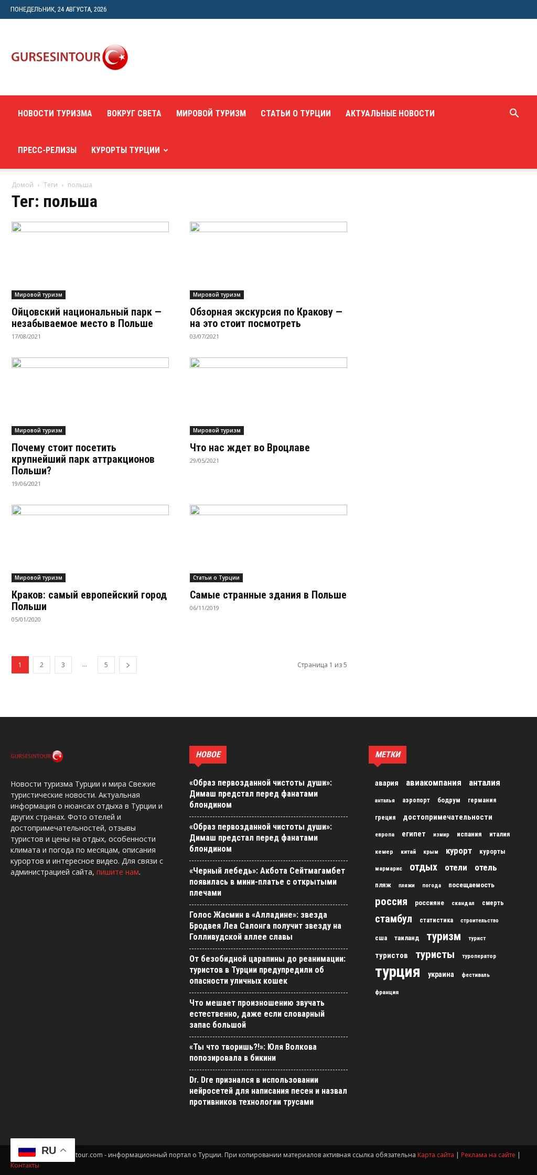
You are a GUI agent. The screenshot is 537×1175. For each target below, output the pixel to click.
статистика (436, 920)
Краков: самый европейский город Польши (89, 601)
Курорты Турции (125, 150)
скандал (463, 903)
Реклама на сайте (488, 1154)
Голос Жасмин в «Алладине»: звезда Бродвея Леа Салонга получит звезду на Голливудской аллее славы (265, 926)
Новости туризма (55, 113)
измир (441, 834)
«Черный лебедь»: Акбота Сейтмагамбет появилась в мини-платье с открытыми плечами (267, 882)
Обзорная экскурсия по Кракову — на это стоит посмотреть (266, 318)
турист (477, 938)
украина (441, 974)
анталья (385, 800)
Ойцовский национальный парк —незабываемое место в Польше (87, 318)
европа (384, 834)
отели (456, 867)
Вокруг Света (134, 113)
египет (414, 834)
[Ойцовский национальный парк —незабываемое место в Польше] (90, 260)
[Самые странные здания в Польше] (268, 543)
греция (385, 817)
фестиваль (475, 975)
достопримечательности (447, 817)
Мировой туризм (211, 113)
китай (408, 851)
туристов (391, 955)
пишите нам (117, 872)
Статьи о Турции (296, 113)
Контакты (24, 1165)
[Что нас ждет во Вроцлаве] (268, 396)
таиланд (406, 938)
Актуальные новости (390, 113)
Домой (23, 184)
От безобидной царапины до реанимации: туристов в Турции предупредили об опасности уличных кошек (267, 970)
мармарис (388, 868)
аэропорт (416, 800)
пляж (383, 885)
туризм (443, 936)
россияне (429, 903)
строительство (479, 920)
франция (387, 992)
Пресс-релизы (47, 150)
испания (469, 834)
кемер (384, 851)
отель (486, 867)
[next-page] (128, 664)
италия (499, 834)
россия (391, 901)
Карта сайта (435, 1154)
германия (482, 800)
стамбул (393, 918)
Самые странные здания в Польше (268, 595)
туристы (435, 954)
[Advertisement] (333, 57)
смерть (493, 903)
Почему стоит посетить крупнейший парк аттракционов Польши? (83, 459)
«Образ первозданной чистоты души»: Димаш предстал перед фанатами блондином (260, 794)
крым (430, 851)
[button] (514, 114)
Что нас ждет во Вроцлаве (250, 447)
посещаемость (471, 885)
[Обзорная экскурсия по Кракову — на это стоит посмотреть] (268, 260)
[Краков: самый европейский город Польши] (90, 543)
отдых (423, 867)
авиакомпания (433, 782)
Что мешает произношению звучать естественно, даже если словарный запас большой (257, 1014)
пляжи (407, 885)
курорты (492, 851)
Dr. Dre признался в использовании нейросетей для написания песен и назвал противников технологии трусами (268, 1091)
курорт (459, 850)
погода (431, 885)
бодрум (448, 800)
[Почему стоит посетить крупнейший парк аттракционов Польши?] (90, 396)
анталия (484, 782)
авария (387, 783)
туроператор (479, 956)
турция (398, 971)
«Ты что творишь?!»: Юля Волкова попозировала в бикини (253, 1052)
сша (381, 938)
